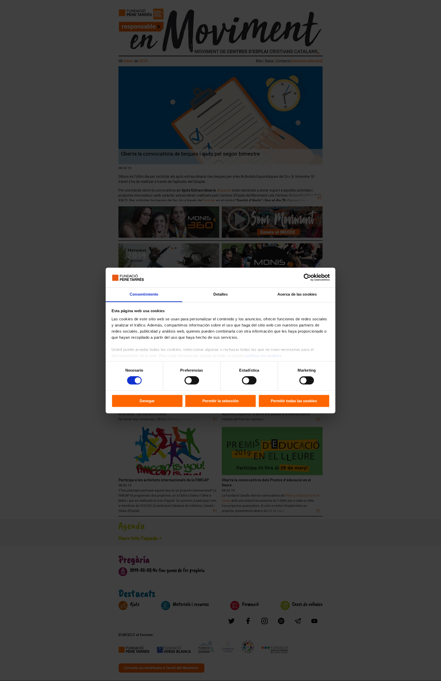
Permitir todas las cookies (294, 401)
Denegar (147, 401)
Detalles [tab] (220, 294)
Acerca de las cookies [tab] (297, 294)
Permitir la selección (220, 401)
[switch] (192, 380)
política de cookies (264, 356)
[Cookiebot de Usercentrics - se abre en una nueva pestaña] (307, 277)
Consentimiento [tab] (144, 294)
